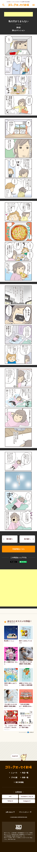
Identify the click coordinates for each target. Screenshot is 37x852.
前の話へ (9, 539)
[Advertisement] (18, 14)
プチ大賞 (14, 777)
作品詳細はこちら (18, 549)
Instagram (26, 801)
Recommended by (23, 732)
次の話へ (27, 539)
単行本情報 (20, 782)
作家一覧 (25, 777)
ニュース (14, 773)
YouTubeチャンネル (26, 796)
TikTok (9, 801)
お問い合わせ (9, 812)
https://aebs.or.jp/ (11, 839)
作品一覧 (25, 773)
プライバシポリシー (24, 812)
